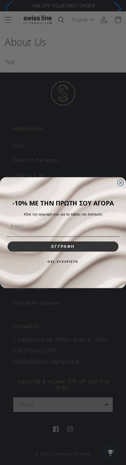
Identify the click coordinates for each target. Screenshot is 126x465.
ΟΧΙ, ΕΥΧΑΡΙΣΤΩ (62, 261)
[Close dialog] (120, 183)
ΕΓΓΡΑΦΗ (63, 246)
